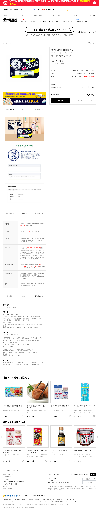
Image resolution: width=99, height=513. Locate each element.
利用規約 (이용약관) (8, 477)
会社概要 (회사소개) (8, 474)
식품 (72, 21)
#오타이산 (55, 35)
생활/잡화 (66, 21)
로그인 (5, 15)
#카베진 (29, 35)
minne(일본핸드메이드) (83, 21)
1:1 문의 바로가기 (88, 482)
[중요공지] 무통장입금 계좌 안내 (10, 470)
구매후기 (84, 32)
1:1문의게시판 (6, 479)
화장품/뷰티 (42, 21)
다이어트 (50, 21)
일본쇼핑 (23, 21)
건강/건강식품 (32, 21)
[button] (97, 393)
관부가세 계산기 (57, 15)
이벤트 (94, 32)
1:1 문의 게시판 (38, 15)
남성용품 (58, 21)
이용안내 (5, 486)
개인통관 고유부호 (7, 489)
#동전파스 (46, 35)
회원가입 (20, 15)
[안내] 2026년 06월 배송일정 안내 (13, 10)
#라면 (71, 35)
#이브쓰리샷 (37, 35)
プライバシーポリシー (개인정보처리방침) (13, 481)
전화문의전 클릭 (87, 479)
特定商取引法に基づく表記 (10, 484)
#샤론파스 (63, 35)
